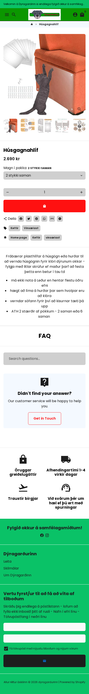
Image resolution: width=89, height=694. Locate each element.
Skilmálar (11, 568)
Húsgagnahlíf (49, 24)
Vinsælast (31, 228)
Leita (7, 561)
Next (81, 75)
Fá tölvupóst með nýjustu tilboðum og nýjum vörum (44, 648)
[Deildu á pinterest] (36, 219)
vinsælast (53, 237)
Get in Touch (44, 418)
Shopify (80, 682)
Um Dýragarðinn (17, 575)
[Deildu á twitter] (29, 219)
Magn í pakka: (27, 167)
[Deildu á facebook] (21, 219)
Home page (19, 237)
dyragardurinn (48, 682)
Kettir (14, 228)
